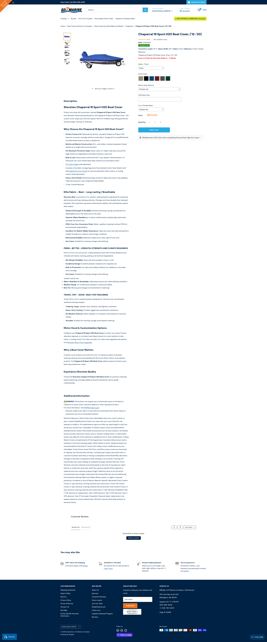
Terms (115, 347)
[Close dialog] (162, 302)
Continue (133, 330)
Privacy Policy (108, 347)
